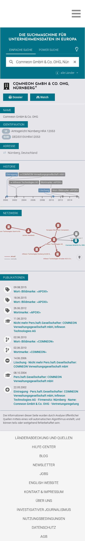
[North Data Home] (26, 13)
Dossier (17, 97)
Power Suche (49, 49)
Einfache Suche (20, 49)
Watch (44, 97)
